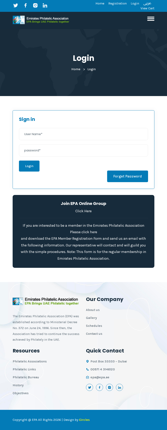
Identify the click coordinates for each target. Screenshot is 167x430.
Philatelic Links (24, 369)
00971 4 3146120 (102, 369)
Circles (84, 420)
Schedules (94, 326)
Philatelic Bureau (26, 377)
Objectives (21, 393)
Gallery (91, 318)
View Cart (147, 8)
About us (93, 310)
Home (100, 3)
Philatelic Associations (30, 361)
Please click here (83, 232)
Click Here (83, 211)
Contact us (94, 334)
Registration (117, 3)
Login (135, 3)
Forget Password (127, 176)
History (18, 385)
